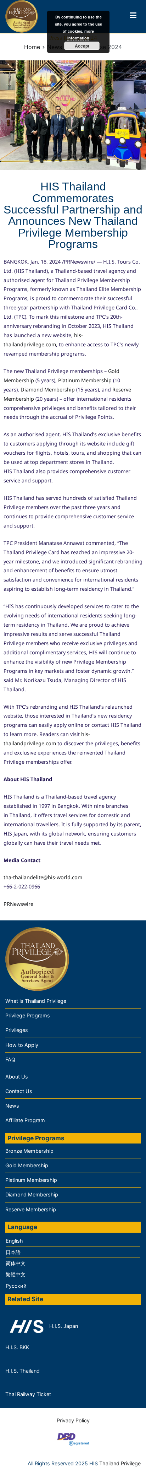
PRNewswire (18, 904)
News (12, 1106)
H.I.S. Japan (63, 1326)
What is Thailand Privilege (35, 1001)
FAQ (10, 1059)
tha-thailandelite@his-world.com (43, 877)
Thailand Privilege (120, 1463)
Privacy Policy (73, 1420)
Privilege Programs (27, 1015)
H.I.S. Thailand (22, 1371)
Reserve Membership (30, 1209)
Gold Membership (26, 1165)
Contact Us (18, 1091)
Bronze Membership (29, 1151)
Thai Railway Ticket (28, 1394)
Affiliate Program (25, 1120)
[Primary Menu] (133, 16)
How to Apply (21, 1045)
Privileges (16, 1030)
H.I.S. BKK (17, 1347)
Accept (82, 46)
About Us (16, 1077)
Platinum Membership (85, 380)
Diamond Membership (48, 389)
